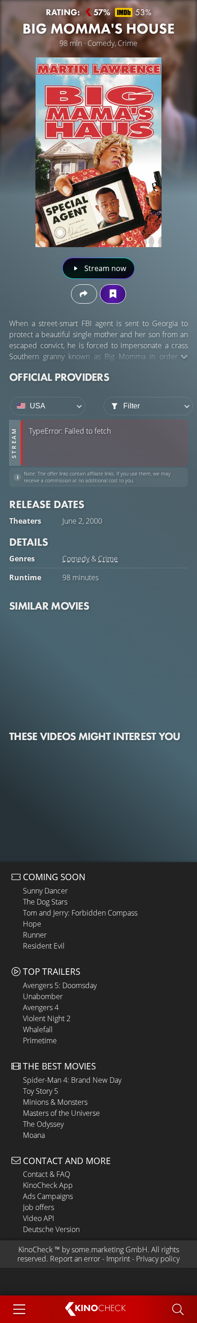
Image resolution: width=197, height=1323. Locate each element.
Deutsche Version (51, 1229)
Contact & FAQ (46, 1174)
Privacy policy (158, 1259)
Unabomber (43, 996)
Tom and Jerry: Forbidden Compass (80, 912)
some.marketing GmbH (109, 1249)
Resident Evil (44, 945)
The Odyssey (43, 1124)
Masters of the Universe (61, 1113)
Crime (108, 559)
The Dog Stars (45, 901)
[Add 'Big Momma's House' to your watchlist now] (113, 293)
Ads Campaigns (48, 1196)
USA (37, 406)
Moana (34, 1135)
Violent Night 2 (47, 1018)
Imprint (118, 1259)
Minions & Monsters (55, 1102)
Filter (131, 406)
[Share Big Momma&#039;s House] (84, 293)
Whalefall (38, 1029)
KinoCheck (35, 1249)
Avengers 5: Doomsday (60, 985)
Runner (35, 934)
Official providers (59, 377)
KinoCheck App (48, 1185)
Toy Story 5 (40, 1091)
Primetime (40, 1040)
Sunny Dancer (45, 890)
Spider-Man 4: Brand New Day (72, 1080)
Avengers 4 (41, 1007)
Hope (32, 923)
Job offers (38, 1207)
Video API (38, 1218)
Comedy (75, 559)
